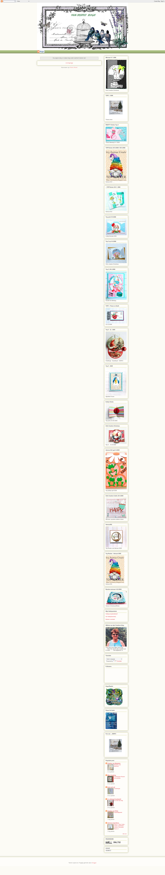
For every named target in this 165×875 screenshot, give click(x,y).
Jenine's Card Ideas (113, 823)
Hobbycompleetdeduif (111, 614)
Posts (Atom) (73, 67)
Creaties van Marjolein (113, 763)
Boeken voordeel (110, 619)
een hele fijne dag (118, 800)
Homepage (69, 63)
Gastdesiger (117, 788)
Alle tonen (125, 833)
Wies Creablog (111, 775)
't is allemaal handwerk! (114, 799)
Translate (119, 661)
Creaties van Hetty (112, 811)
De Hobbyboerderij (111, 616)
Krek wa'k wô (111, 787)
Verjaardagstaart (118, 812)
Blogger (94, 863)
